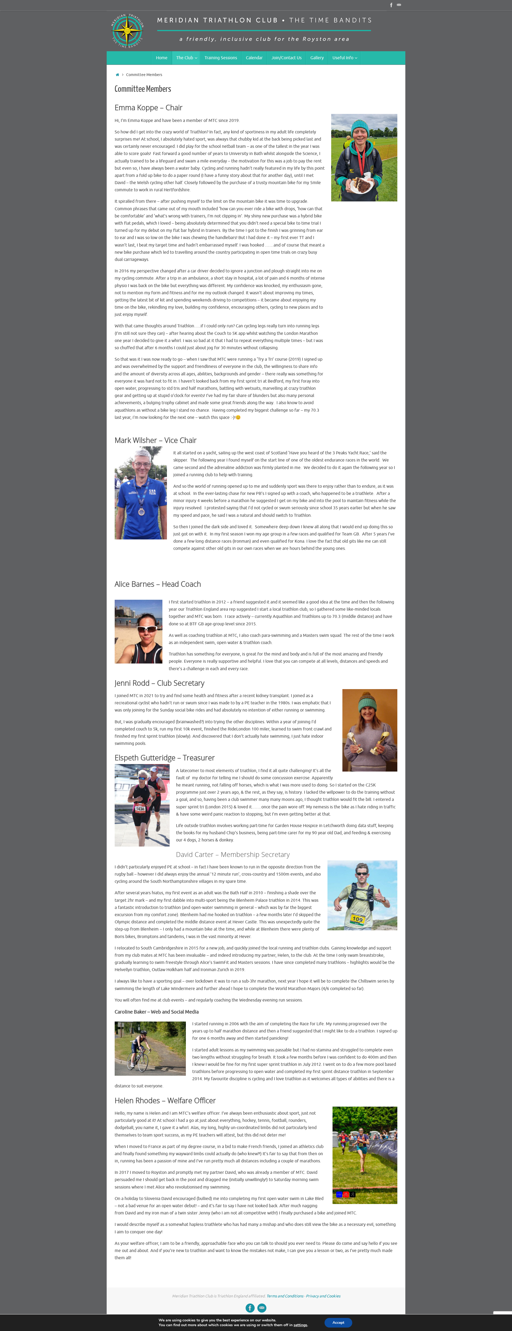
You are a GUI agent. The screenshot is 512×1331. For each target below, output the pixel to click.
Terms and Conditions (284, 1296)
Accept (338, 1322)
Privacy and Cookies (323, 1296)
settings (300, 1325)
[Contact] (399, 5)
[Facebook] (391, 5)
